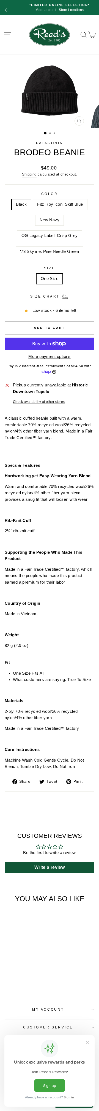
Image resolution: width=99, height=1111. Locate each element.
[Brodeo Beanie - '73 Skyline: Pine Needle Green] (34, 975)
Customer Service (48, 1027)
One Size (49, 278)
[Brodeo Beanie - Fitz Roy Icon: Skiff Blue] (15, 975)
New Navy (49, 220)
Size (49, 268)
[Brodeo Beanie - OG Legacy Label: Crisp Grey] (28, 975)
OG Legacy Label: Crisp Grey (49, 235)
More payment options (49, 356)
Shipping (29, 174)
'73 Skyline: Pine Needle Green (49, 251)
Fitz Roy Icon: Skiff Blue (60, 204)
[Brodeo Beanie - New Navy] (22, 975)
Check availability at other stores (39, 401)
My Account (48, 1009)
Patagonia (49, 143)
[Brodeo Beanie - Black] (9, 975)
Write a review (49, 867)
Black (21, 204)
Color (49, 194)
